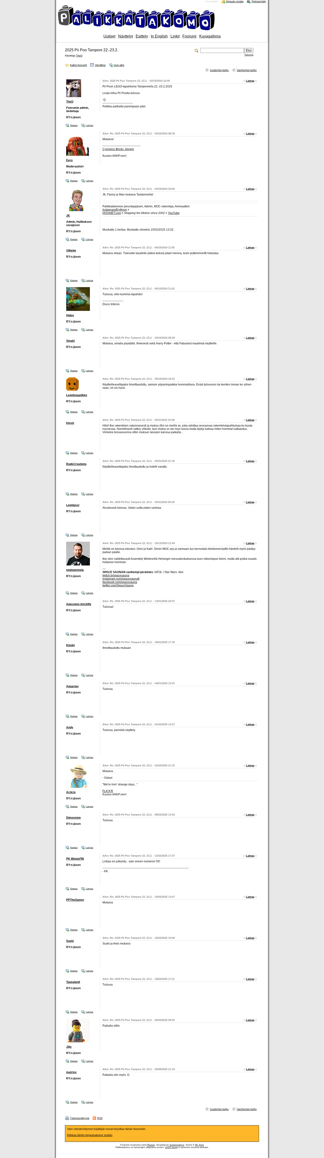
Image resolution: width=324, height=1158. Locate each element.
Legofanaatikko (76, 395)
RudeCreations (76, 464)
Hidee (70, 315)
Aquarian (72, 686)
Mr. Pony (199, 1145)
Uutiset (109, 36)
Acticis (71, 792)
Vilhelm (71, 250)
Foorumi (189, 36)
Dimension (73, 817)
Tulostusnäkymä (79, 1118)
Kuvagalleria (210, 36)
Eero (69, 160)
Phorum (151, 1145)
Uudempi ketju (219, 70)
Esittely (142, 36)
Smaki (70, 340)
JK (68, 215)
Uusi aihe (119, 65)
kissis (70, 423)
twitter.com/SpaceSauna (118, 585)
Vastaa (74, 125)
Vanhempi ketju (247, 70)
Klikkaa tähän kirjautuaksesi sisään (89, 1135)
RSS (99, 1118)
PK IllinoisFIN (75, 858)
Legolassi (72, 505)
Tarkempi (248, 55)
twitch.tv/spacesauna (115, 575)
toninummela (75, 570)
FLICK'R (107, 791)
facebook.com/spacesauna (119, 582)
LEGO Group (171, 1147)
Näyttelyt (125, 36)
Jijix (69, 1047)
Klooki (70, 645)
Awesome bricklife (78, 604)
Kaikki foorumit (78, 65)
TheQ (79, 55)
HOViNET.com (111, 213)
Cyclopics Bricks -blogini (118, 149)
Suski (70, 941)
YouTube (174, 213)
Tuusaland (73, 982)
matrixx (71, 1072)
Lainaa (250, 80)
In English (159, 36)
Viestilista (100, 65)
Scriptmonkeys (177, 1145)
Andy (69, 727)
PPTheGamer (75, 900)
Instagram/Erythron (114, 209)
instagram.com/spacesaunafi (120, 578)
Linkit (175, 36)
